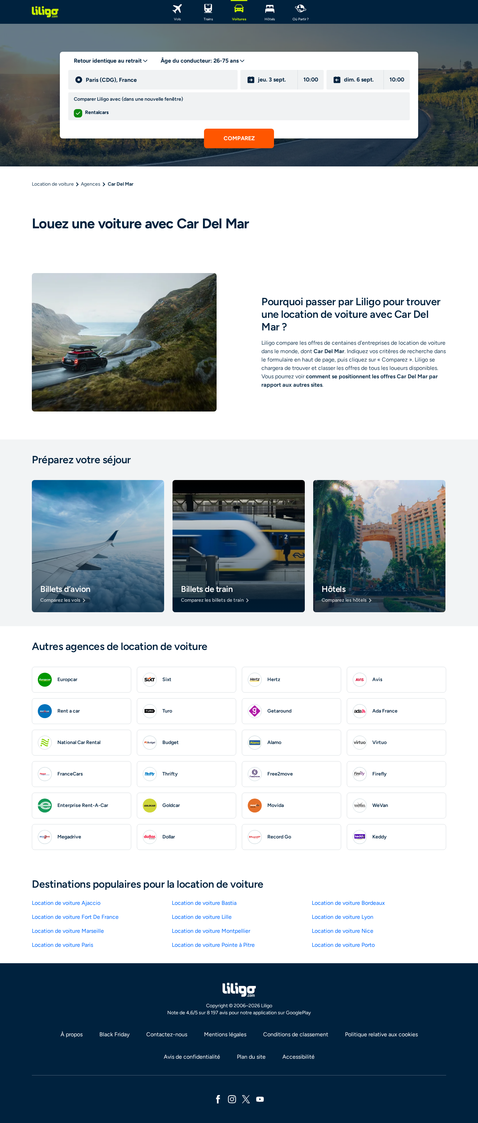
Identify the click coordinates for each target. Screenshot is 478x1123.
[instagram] (232, 1098)
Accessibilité (298, 1056)
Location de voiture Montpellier (211, 931)
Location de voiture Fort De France (75, 917)
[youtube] (260, 1098)
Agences (90, 184)
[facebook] (218, 1098)
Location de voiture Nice (342, 931)
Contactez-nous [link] (166, 1034)
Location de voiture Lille (202, 917)
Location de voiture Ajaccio (66, 903)
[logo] (45, 12)
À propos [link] (72, 1034)
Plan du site (251, 1056)
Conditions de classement (295, 1034)
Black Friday (114, 1034)
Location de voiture (53, 184)
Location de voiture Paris (62, 945)
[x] (246, 1098)
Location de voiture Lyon (342, 917)
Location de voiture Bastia (204, 903)
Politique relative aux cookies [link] (381, 1034)
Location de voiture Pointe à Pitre (213, 945)
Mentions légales (225, 1034)
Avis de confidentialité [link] (192, 1056)
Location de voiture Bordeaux (348, 903)
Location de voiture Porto (343, 945)
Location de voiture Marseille (68, 931)
